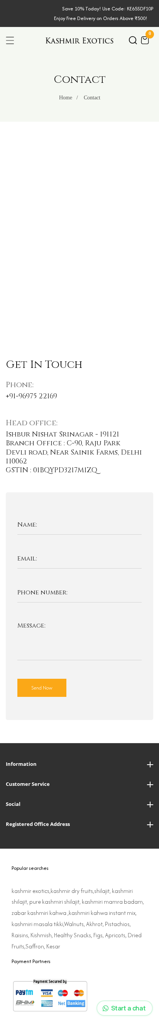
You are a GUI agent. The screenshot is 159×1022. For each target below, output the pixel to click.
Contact (92, 98)
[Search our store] (132, 40)
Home (65, 98)
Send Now (41, 687)
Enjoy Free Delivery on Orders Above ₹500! (100, 18)
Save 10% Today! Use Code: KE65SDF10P (107, 8)
